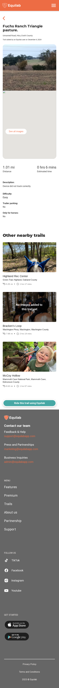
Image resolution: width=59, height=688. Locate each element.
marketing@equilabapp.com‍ (21, 449)
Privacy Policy (29, 664)
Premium (11, 495)
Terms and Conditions (29, 672)
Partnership (12, 521)
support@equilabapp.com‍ (19, 436)
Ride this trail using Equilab (29, 403)
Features (10, 487)
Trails (8, 504)
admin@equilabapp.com (18, 461)
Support (10, 529)
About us (10, 512)
